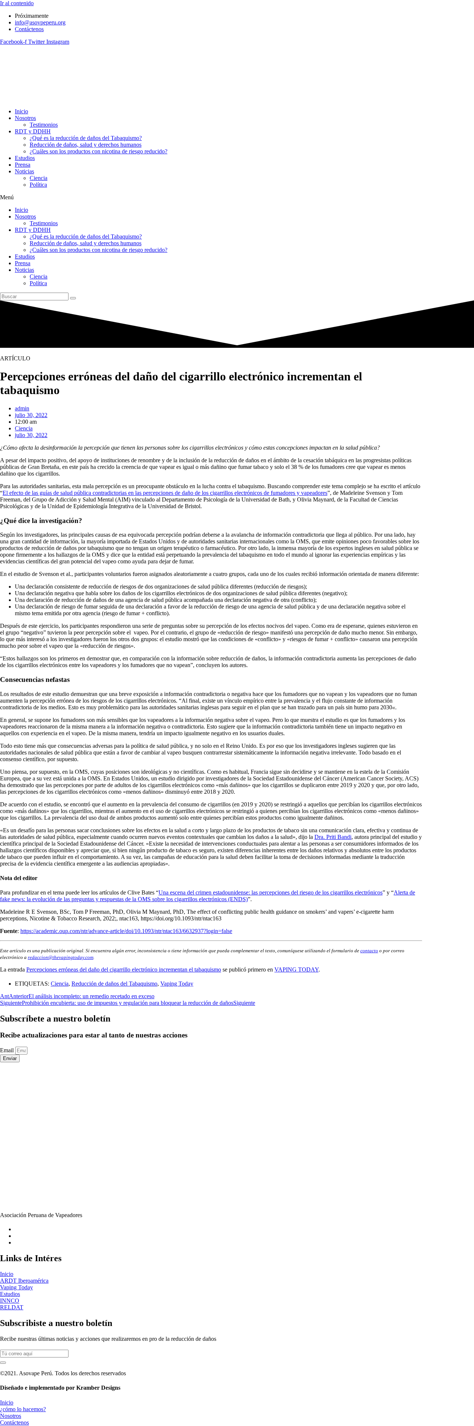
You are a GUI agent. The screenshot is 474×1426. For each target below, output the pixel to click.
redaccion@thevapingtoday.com (60, 957)
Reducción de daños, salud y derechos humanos (85, 144)
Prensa (22, 164)
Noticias (24, 171)
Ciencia (38, 178)
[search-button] (73, 298)
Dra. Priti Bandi (332, 837)
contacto (369, 950)
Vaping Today (176, 983)
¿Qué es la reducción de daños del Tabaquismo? (86, 138)
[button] (211, 197)
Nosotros (25, 118)
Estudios (25, 158)
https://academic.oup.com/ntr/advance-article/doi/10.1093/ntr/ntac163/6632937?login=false (126, 931)
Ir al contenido (17, 3)
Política (38, 184)
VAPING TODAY (296, 969)
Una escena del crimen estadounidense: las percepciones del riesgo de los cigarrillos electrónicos (270, 892)
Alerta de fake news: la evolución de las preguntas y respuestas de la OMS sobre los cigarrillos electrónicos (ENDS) (207, 895)
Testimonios (44, 124)
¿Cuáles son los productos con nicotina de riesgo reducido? (98, 151)
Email (7, 1050)
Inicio (21, 111)
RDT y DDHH (33, 131)
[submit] (3, 1363)
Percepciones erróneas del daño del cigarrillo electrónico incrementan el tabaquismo (123, 969)
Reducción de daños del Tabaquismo (114, 983)
